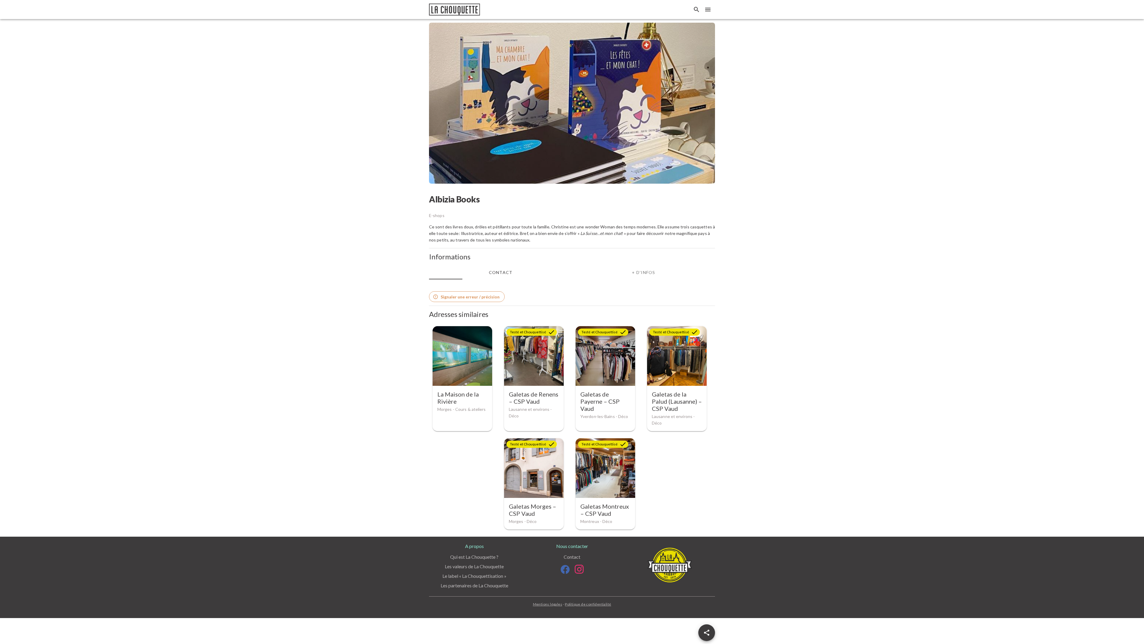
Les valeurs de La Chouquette (474, 566)
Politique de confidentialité (588, 604)
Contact (572, 557)
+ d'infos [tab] (643, 272)
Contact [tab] (501, 272)
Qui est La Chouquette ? (474, 557)
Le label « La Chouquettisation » (474, 576)
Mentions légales (547, 604)
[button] (706, 632)
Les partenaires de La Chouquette (474, 585)
